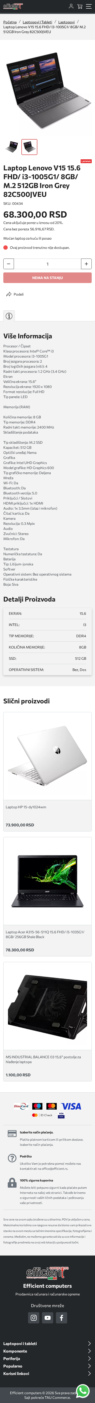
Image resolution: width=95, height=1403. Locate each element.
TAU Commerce (57, 1397)
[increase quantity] (86, 264)
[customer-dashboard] (71, 6)
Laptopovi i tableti (37, 22)
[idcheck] (42, 1115)
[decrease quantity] (8, 264)
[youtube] (47, 1317)
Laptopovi (66, 22)
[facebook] (61, 1317)
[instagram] (33, 1317)
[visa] (61, 1115)
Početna (10, 22)
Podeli (19, 294)
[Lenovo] (86, 161)
